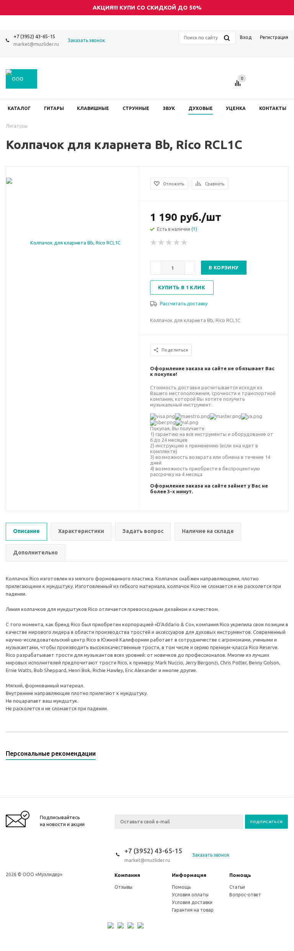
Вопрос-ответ (245, 894)
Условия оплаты (190, 894)
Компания (127, 875)
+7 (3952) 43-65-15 (34, 36)
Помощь (240, 875)
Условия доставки (192, 902)
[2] (161, 242)
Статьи (237, 887)
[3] (169, 242)
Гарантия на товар (193, 909)
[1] (154, 242)
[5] (184, 242)
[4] (177, 242)
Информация (189, 875)
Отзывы (123, 887)
